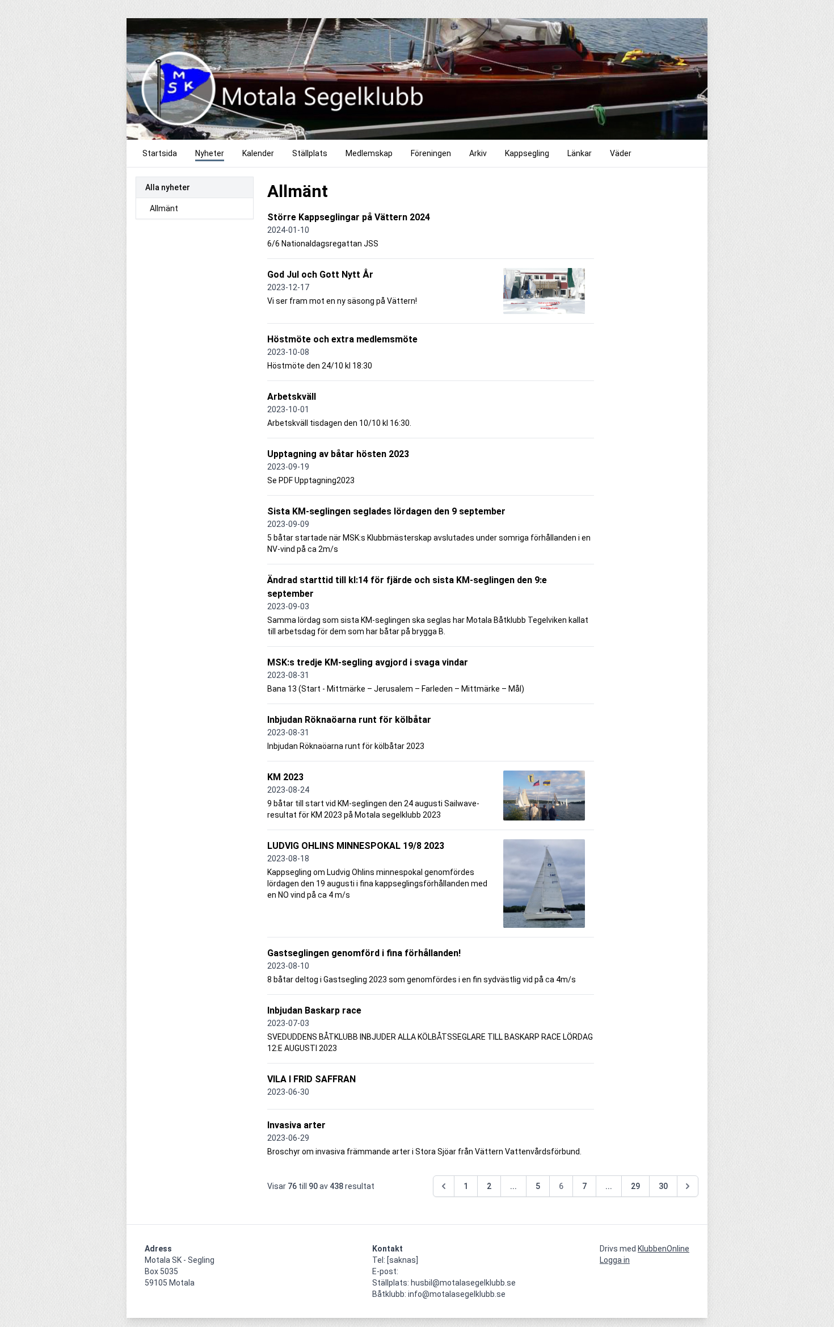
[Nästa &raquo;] (687, 1186)
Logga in (615, 1260)
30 (663, 1186)
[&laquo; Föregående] (443, 1186)
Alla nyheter (167, 187)
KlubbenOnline (663, 1248)
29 (635, 1186)
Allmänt (164, 208)
